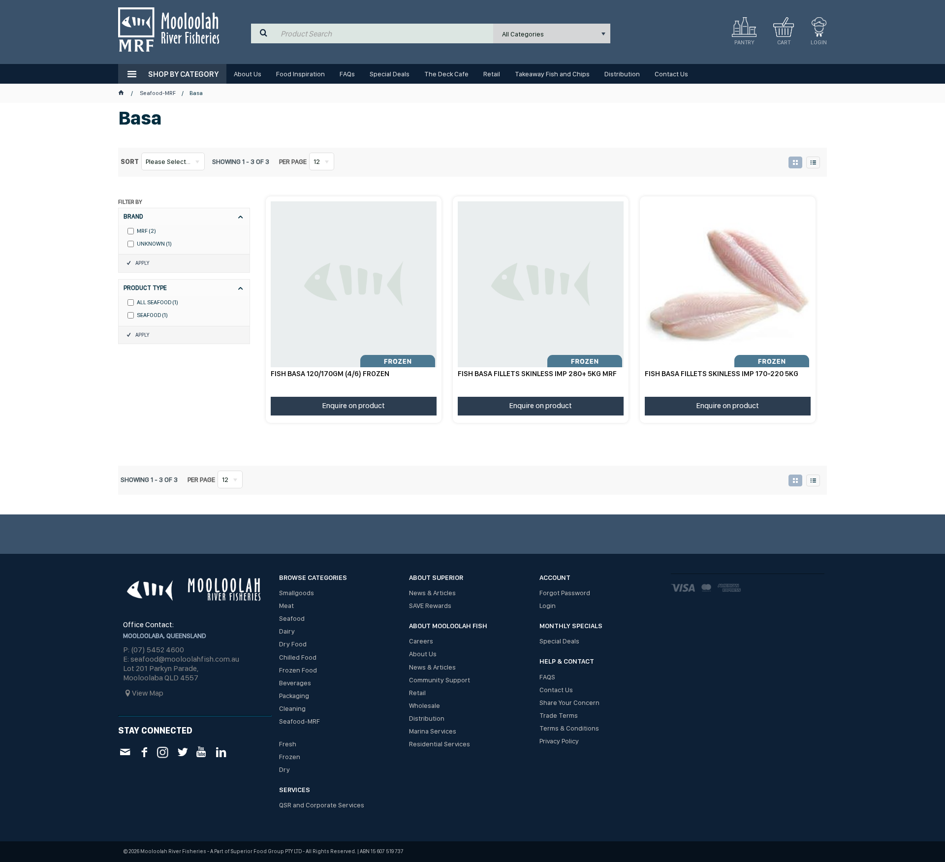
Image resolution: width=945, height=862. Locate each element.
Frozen (289, 757)
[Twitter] (182, 752)
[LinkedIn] (220, 752)
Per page (293, 161)
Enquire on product (353, 405)
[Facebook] (144, 752)
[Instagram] (163, 751)
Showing (240, 161)
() (146, 231)
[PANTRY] (744, 27)
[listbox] (551, 33)
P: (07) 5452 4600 (153, 649)
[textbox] (384, 33)
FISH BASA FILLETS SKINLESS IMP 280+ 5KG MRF (537, 373)
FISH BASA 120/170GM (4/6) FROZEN (330, 373)
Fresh (287, 744)
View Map (147, 693)
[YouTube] (201, 752)
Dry (284, 769)
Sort (130, 161)
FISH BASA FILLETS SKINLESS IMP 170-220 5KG (721, 373)
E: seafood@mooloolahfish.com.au (181, 659)
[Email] (124, 752)
